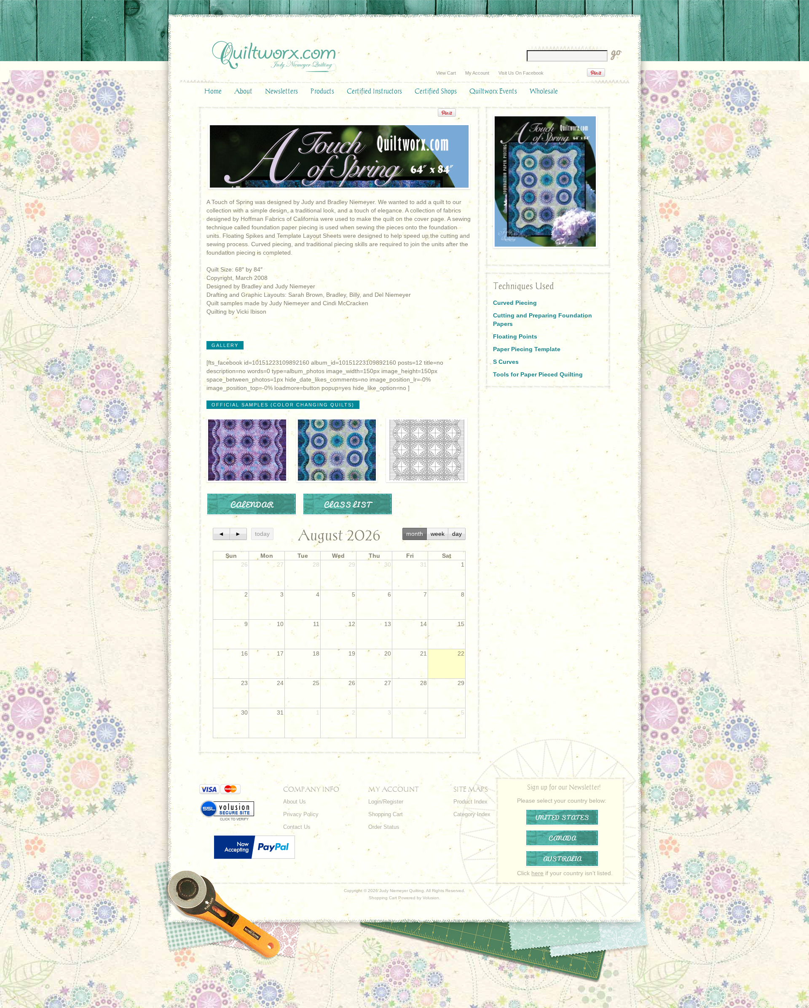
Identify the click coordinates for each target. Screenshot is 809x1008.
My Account (477, 72)
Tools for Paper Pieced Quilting (538, 374)
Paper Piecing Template (526, 349)
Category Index (471, 814)
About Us (294, 801)
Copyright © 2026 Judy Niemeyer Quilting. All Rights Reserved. (404, 890)
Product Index (470, 801)
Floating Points (515, 336)
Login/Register (385, 801)
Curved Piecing (515, 302)
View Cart (446, 72)
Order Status (383, 827)
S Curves (506, 361)
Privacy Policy (301, 814)
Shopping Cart (385, 814)
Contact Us (297, 827)
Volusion (431, 897)
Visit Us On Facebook (521, 72)
